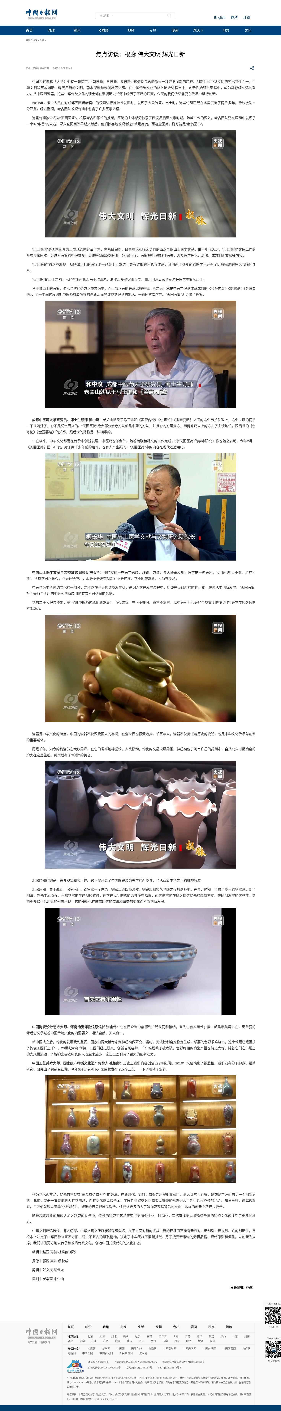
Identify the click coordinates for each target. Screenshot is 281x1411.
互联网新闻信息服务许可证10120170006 (136, 1362)
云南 (165, 1340)
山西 (125, 1336)
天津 (102, 1336)
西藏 (177, 1340)
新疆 (200, 1340)
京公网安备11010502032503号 (104, 1367)
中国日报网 (31, 40)
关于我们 (32, 1342)
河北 (114, 1336)
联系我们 (45, 1342)
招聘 (229, 1327)
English (219, 17)
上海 (176, 1336)
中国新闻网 (106, 1353)
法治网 (143, 1353)
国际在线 (136, 1348)
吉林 (149, 1336)
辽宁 (137, 1336)
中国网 (121, 1348)
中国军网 (87, 1353)
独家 (211, 1327)
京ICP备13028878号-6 (169, 1367)
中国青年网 (169, 1348)
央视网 (152, 1348)
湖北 (70, 1340)
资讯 (77, 30)
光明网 (72, 1353)
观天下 (198, 30)
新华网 (106, 1348)
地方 (226, 30)
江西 (223, 1336)
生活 (141, 1327)
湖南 (82, 1340)
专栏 (152, 30)
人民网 (92, 1348)
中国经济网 (189, 1348)
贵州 (153, 1340)
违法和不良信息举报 (98, 1362)
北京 (90, 1336)
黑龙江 (163, 1336)
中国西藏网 (229, 1348)
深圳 (212, 1340)
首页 (29, 30)
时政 (51, 30)
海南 (117, 1340)
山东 (235, 1336)
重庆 (129, 1340)
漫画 (174, 30)
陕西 (189, 1340)
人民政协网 (126, 1353)
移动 (234, 17)
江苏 (187, 1336)
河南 (247, 1336)
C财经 (104, 30)
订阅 (246, 17)
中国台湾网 (209, 1348)
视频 (131, 30)
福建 (211, 1336)
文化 (247, 30)
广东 (94, 1340)
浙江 (199, 1336)
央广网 (246, 1348)
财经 (123, 1327)
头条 (42, 40)
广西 (106, 1340)
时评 (88, 1327)
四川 (141, 1340)
